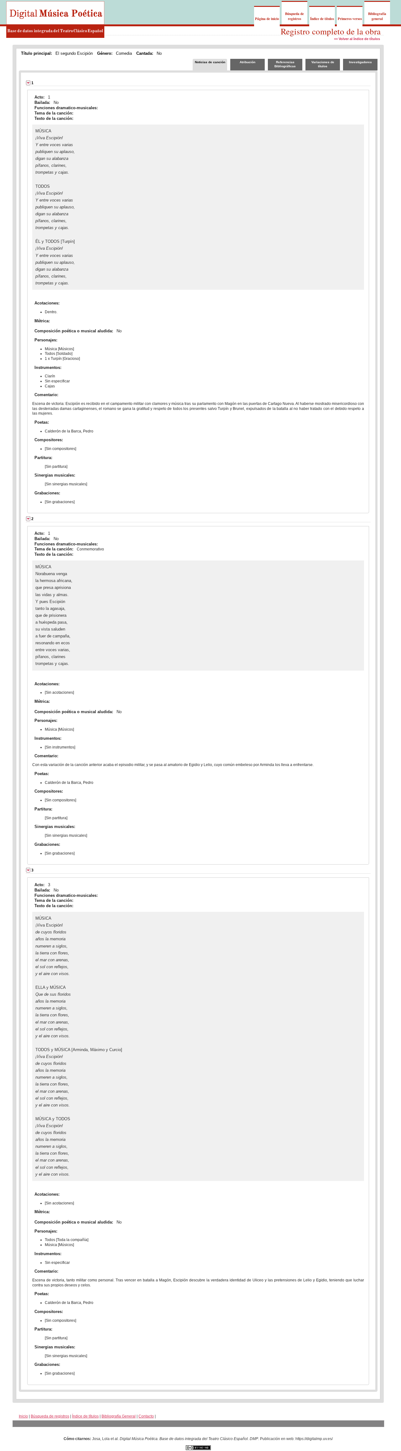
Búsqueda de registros (294, 16)
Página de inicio (267, 18)
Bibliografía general (377, 16)
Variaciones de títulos (322, 64)
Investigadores (360, 62)
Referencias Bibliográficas (285, 64)
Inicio (23, 1416)
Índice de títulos (322, 18)
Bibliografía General (119, 1416)
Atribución (247, 62)
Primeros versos (350, 18)
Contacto (146, 1416)
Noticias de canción (210, 62)
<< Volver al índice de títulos (357, 39)
